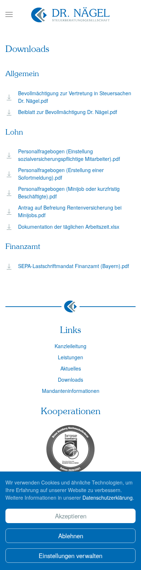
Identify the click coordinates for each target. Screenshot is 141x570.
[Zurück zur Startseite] (70, 14)
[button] (9, 14)
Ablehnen (70, 535)
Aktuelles (70, 368)
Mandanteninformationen (70, 390)
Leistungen (70, 357)
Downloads (70, 379)
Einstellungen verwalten (70, 555)
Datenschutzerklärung (107, 497)
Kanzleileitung (70, 346)
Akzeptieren (70, 516)
